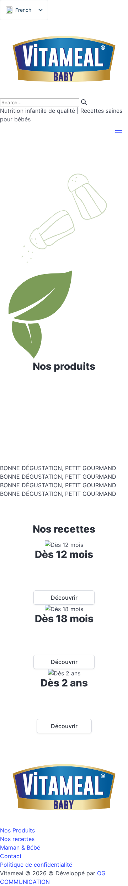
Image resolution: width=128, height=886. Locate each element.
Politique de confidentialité (36, 864)
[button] (119, 133)
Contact (11, 856)
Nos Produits (17, 830)
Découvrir (64, 597)
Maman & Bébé (20, 847)
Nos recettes (17, 838)
